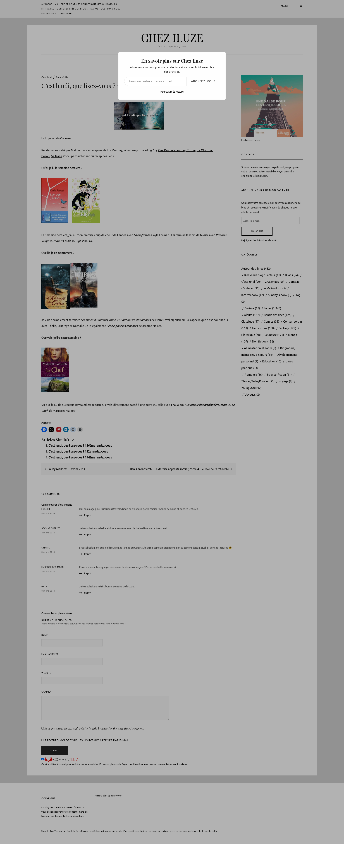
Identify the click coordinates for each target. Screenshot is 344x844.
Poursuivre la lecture (172, 91)
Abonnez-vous (203, 81)
